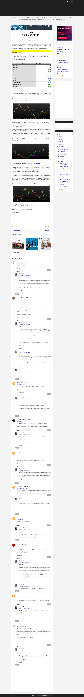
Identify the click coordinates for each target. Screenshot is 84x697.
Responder (49, 270)
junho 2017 (62, 158)
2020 (60, 141)
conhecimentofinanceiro (24, 419)
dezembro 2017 (63, 148)
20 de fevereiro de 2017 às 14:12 (24, 275)
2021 (60, 139)
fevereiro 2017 (63, 164)
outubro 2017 (62, 151)
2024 (60, 134)
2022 (60, 138)
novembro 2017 (63, 149)
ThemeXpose (39, 695)
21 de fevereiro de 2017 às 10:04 (24, 499)
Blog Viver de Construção (24, 297)
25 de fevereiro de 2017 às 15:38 (24, 586)
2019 (60, 143)
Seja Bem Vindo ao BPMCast (63, 49)
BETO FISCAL (20, 595)
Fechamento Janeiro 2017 (64, 186)
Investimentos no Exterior (62, 71)
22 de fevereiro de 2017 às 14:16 (24, 529)
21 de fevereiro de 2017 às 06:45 (24, 470)
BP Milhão (31, 37)
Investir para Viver (22, 544)
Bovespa (19, 226)
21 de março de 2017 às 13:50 (22, 626)
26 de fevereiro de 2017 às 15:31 (24, 608)
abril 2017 (62, 161)
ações (32, 32)
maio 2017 (62, 159)
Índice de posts (60, 51)
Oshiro (19, 452)
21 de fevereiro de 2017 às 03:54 (22, 454)
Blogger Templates (49, 695)
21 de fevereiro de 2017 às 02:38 (22, 421)
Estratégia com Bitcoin (61, 60)
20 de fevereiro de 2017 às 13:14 (22, 263)
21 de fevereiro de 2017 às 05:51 (24, 434)
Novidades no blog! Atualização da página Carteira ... (64, 183)
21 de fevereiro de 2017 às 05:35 (24, 399)
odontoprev (29, 226)
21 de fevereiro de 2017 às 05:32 (24, 324)
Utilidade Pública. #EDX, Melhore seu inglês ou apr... (64, 174)
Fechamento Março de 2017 (31, 251)
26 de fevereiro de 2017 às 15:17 (22, 596)
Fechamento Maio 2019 (43, 251)
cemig (23, 226)
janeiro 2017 (62, 188)
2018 (60, 144)
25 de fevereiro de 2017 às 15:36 (24, 562)
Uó (17, 517)
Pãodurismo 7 (20, 624)
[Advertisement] (42, 8)
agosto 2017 (62, 154)
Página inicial (60, 47)
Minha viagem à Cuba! (64, 171)
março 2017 (62, 163)
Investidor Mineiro (22, 261)
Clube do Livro (60, 53)
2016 (60, 189)
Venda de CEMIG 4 (63, 166)
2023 (60, 136)
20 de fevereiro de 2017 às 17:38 (22, 299)
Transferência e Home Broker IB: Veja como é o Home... (65, 178)
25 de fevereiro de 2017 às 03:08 (22, 546)
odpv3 (33, 226)
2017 (60, 146)
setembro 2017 (63, 153)
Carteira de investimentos (62, 69)
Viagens (58, 73)
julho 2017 (62, 156)
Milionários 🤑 (60, 76)
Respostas (18, 271)
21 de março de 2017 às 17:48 (24, 650)
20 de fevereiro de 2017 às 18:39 (22, 384)
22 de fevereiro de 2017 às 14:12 (22, 519)
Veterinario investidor (23, 486)
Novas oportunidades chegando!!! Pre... (16, 251)
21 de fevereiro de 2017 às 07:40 (24, 370)
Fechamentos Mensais (61, 58)
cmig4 (25, 226)
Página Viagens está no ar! (65, 168)
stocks (36, 226)
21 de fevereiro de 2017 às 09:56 (22, 488)
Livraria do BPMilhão (61, 56)
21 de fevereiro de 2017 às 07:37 (24, 352)
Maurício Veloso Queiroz (24, 382)
